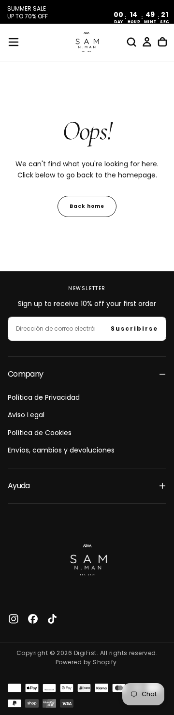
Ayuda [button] (19, 485)
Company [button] (26, 373)
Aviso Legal (26, 415)
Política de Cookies (40, 433)
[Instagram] (13, 619)
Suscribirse (134, 328)
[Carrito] (162, 42)
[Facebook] (33, 619)
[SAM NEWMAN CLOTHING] (87, 558)
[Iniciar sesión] (147, 42)
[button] (13, 42)
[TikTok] (52, 619)
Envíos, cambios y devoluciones (61, 450)
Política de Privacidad (44, 397)
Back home (87, 206)
